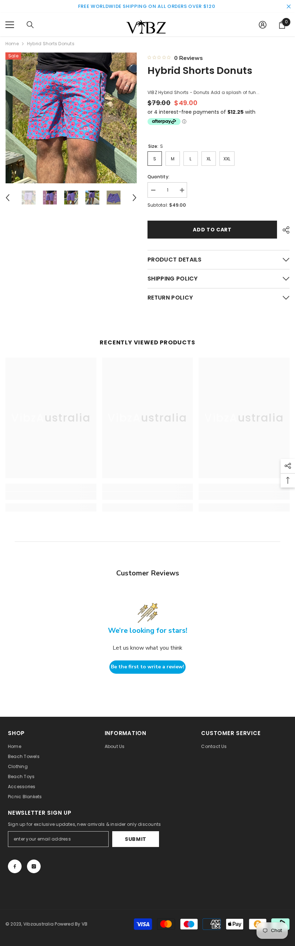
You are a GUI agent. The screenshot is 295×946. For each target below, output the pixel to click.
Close (288, 6)
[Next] (134, 197)
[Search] (30, 24)
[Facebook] (15, 866)
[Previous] (7, 197)
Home (12, 44)
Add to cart (212, 229)
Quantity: (158, 177)
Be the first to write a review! (147, 666)
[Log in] (262, 24)
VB (84, 924)
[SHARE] (283, 230)
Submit (135, 839)
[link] (50, 496)
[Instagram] (34, 866)
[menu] (9, 24)
